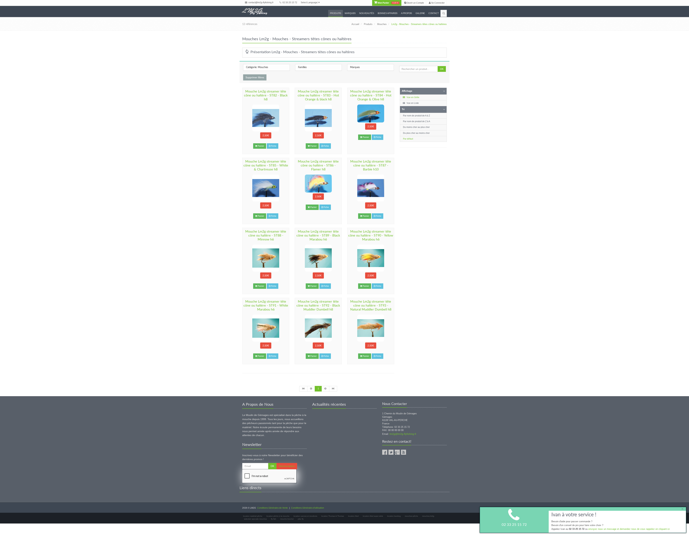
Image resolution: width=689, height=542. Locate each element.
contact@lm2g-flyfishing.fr (260, 2)
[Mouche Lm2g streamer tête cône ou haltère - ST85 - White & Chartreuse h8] (266, 188)
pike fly (301, 519)
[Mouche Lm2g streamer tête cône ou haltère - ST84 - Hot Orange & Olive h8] (371, 113)
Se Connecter (438, 3)
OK (442, 69)
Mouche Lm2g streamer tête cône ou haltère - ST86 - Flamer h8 (318, 165)
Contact (433, 13)
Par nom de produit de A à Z (416, 115)
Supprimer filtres (254, 77)
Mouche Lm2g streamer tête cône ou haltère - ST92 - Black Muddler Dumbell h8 (318, 305)
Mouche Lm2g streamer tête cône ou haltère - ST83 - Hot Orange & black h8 (318, 95)
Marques (350, 13)
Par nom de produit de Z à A (416, 121)
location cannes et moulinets (305, 516)
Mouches (382, 24)
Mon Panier (388, 3)
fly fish (273, 519)
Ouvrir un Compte (415, 3)
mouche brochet (287, 519)
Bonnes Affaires (387, 13)
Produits (335, 13)
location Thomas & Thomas (332, 516)
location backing (394, 516)
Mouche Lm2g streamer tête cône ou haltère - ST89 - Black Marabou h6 (318, 235)
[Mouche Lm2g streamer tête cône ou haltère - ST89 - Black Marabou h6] (318, 258)
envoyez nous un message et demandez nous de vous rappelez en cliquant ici (629, 528)
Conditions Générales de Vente (272, 508)
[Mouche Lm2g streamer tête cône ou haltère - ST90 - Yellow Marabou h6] (371, 258)
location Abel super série (373, 516)
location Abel (353, 516)
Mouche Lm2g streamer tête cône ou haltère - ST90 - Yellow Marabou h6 (370, 235)
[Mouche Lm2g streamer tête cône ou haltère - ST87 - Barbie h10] (371, 188)
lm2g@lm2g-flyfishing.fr (403, 433)
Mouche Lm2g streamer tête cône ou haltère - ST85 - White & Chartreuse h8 (265, 165)
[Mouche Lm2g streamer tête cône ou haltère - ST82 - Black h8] (266, 118)
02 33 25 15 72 (289, 2)
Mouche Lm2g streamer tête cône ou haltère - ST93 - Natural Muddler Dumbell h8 (370, 305)
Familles (302, 67)
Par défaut (408, 139)
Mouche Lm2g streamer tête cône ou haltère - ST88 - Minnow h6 (265, 235)
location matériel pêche (252, 516)
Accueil (355, 24)
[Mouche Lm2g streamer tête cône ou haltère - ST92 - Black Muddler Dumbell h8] (318, 328)
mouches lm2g (428, 516)
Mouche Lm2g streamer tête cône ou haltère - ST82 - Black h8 (266, 95)
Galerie (420, 13)
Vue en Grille (412, 97)
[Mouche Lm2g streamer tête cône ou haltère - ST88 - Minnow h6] (266, 258)
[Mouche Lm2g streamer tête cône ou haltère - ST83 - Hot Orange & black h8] (318, 118)
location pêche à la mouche (277, 516)
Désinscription (287, 466)
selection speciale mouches (255, 519)
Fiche (273, 146)
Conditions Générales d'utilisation (307, 508)
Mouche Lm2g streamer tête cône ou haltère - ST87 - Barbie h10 (370, 165)
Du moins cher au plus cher (416, 127)
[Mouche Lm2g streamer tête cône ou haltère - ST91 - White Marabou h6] (266, 328)
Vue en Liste (412, 103)
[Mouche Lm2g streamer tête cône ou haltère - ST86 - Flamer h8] (318, 184)
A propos (406, 13)
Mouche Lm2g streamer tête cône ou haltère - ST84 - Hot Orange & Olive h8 (370, 95)
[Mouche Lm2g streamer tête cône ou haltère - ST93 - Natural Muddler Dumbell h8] (371, 328)
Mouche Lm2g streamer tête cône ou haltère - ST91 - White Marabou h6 (265, 305)
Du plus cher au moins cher (416, 133)
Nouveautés (366, 13)
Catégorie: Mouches (257, 67)
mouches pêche (411, 516)
